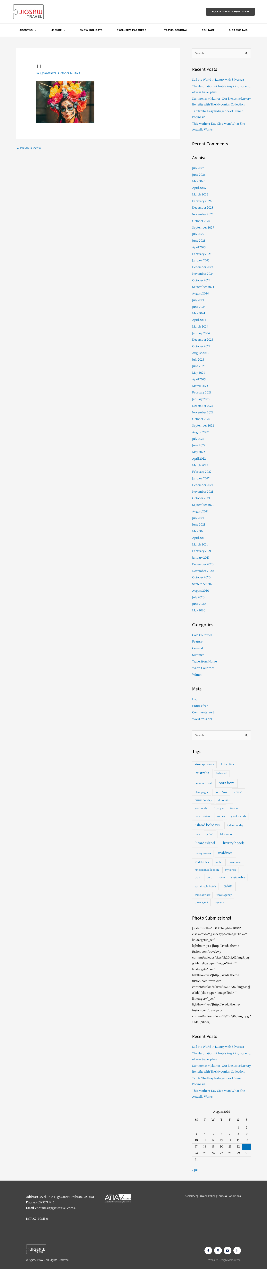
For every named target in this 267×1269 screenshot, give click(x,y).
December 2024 (202, 267)
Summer (198, 655)
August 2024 (200, 293)
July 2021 (198, 518)
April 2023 (199, 379)
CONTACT (208, 30)
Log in (196, 699)
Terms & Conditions (229, 1196)
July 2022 (198, 439)
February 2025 (201, 254)
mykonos (230, 869)
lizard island (205, 843)
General (197, 648)
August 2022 (200, 432)
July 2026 (198, 168)
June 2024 (198, 307)
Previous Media (29, 148)
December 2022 (202, 406)
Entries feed (200, 706)
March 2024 (200, 326)
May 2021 (198, 531)
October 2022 (201, 419)
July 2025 (198, 234)
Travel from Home (204, 661)
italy (197, 834)
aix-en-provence (204, 764)
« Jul (195, 1170)
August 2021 (200, 511)
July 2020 (198, 597)
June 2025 (198, 241)
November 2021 (202, 492)
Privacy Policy (207, 1196)
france (234, 808)
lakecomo (226, 834)
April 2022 (199, 459)
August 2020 (200, 591)
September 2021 (203, 505)
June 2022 (198, 445)
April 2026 (199, 188)
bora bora (226, 783)
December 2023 (202, 340)
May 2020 (198, 610)
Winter (197, 675)
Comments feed (203, 712)
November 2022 (202, 412)
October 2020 (201, 577)
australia (202, 773)
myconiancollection (207, 869)
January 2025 (201, 260)
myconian (235, 862)
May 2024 (198, 313)
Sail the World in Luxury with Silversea (218, 80)
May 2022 (198, 452)
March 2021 (200, 544)
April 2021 (198, 538)
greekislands (238, 816)
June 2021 (198, 524)
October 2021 (201, 498)
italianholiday (235, 825)
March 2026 (200, 194)
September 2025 (203, 228)
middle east (202, 862)
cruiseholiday (203, 800)
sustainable (238, 877)
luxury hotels (234, 843)
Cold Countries (202, 635)
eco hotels (201, 808)
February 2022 (201, 472)
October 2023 (201, 346)
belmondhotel (203, 783)
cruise (238, 792)
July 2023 (198, 360)
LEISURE (56, 30)
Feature (197, 642)
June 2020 (199, 604)
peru (209, 877)
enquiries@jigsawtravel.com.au (56, 1208)
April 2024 (199, 320)
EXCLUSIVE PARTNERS (131, 30)
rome (222, 877)
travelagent (201, 902)
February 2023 (201, 392)
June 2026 (198, 175)
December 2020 (202, 564)
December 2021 (202, 485)
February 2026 (201, 201)
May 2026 (198, 181)
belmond (221, 773)
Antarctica (227, 764)
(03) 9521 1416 (45, 1202)
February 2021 (201, 551)
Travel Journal (175, 30)
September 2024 (203, 287)
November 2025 (202, 214)
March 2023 (200, 386)
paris (198, 877)
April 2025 (199, 247)
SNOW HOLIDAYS (91, 30)
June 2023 (198, 366)
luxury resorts (203, 853)
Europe (219, 808)
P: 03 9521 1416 (238, 30)
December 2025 (202, 208)
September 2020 (203, 584)
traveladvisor (202, 894)
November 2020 (203, 571)
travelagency (224, 894)
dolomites (224, 800)
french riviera (203, 816)
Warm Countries (203, 668)
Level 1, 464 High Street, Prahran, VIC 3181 (66, 1197)
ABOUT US (26, 30)
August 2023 (200, 353)
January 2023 (201, 399)
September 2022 (203, 426)
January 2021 (200, 558)
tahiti (228, 886)
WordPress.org (202, 719)
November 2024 (202, 274)
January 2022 (201, 478)
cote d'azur (221, 792)
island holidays (207, 825)
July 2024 (198, 300)
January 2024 (201, 333)
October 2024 (201, 280)
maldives (225, 853)
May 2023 (198, 373)
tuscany (219, 902)
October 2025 (201, 221)
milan (219, 862)
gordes (221, 816)
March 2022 (200, 465)
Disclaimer (190, 1196)
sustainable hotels (205, 886)
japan (209, 834)
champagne (202, 792)
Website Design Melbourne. (224, 1260)
